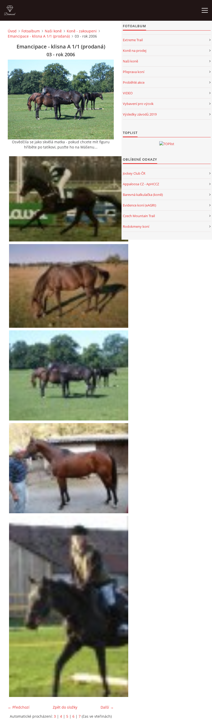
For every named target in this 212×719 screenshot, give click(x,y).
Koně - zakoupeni (82, 31)
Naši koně (53, 31)
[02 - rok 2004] (69, 286)
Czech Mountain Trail (139, 215)
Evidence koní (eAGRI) (139, 205)
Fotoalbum (30, 31)
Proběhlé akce (134, 82)
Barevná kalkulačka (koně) (143, 194)
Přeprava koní (133, 71)
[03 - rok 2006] (69, 375)
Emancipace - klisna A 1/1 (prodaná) (39, 36)
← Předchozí (18, 707)
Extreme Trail (133, 40)
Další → (107, 707)
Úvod (12, 31)
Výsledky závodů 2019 (140, 114)
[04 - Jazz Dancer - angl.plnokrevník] (69, 468)
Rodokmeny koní (136, 226)
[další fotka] (105, 99)
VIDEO (128, 93)
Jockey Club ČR (134, 173)
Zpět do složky (65, 707)
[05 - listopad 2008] (69, 606)
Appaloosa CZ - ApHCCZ (141, 184)
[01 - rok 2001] (69, 198)
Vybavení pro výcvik (138, 103)
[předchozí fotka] (16, 99)
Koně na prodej (134, 50)
